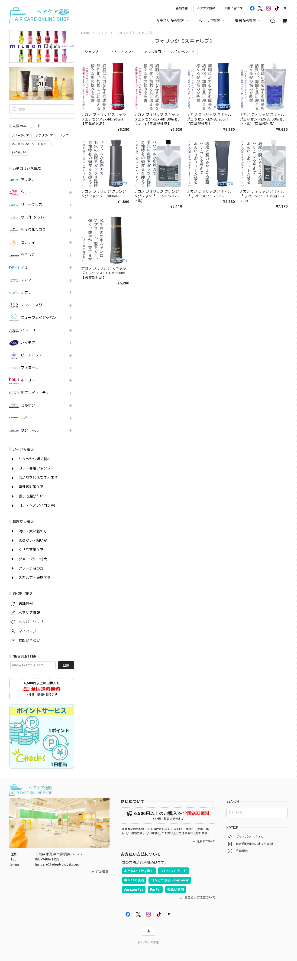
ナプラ (26, 293)
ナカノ (26, 280)
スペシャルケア (182, 52)
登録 (66, 665)
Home (85, 33)
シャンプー (93, 52)
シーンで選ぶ (209, 21)
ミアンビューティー (37, 393)
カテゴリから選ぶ (170, 21)
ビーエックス (31, 355)
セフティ (28, 242)
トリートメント (123, 52)
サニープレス (31, 205)
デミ (24, 268)
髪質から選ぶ (245, 21)
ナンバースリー (33, 305)
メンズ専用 (152, 52)
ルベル (26, 418)
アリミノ (28, 180)
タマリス (28, 255)
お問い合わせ (233, 8)
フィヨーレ (30, 368)
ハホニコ (28, 330)
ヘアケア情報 (206, 8)
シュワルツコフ (33, 230)
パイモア (28, 343)
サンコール (30, 431)
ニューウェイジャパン (38, 318)
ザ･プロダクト (32, 217)
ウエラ (26, 192)
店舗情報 (182, 8)
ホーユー (28, 380)
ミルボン (28, 405)
